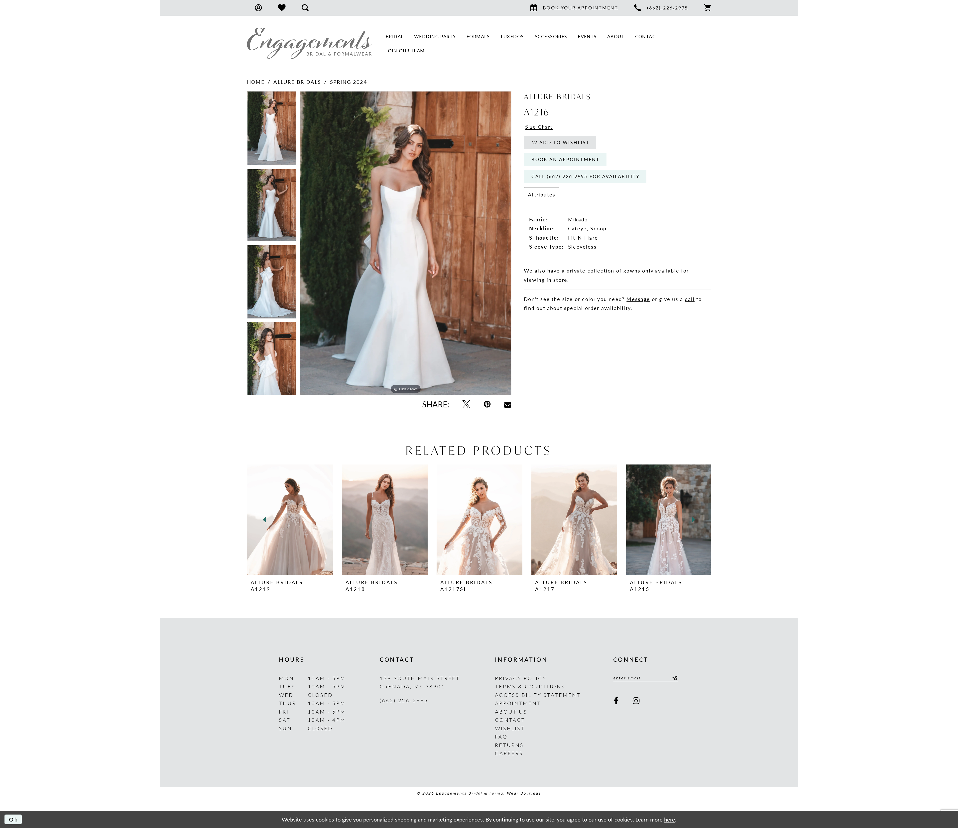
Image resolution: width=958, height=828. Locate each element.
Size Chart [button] (539, 126)
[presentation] (290, 519)
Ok (13, 819)
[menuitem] (258, 7)
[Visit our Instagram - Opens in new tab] (636, 701)
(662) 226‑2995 (404, 700)
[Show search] (305, 7)
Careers (509, 753)
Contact (510, 719)
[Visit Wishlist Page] (282, 8)
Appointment (518, 703)
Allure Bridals (297, 81)
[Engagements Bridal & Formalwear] (309, 43)
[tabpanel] (271, 130)
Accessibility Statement (538, 694)
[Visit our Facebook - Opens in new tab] (616, 701)
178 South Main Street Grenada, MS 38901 (420, 682)
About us (511, 711)
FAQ (501, 736)
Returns (509, 744)
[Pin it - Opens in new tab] (487, 404)
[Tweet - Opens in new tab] (466, 404)
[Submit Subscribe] (673, 678)
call (690, 298)
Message (638, 298)
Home (256, 81)
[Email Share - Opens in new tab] (507, 404)
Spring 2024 (348, 81)
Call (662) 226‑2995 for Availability (585, 176)
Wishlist (510, 728)
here (669, 819)
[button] (258, 7)
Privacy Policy (521, 678)
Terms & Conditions (530, 686)
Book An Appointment (565, 159)
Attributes (541, 194)
